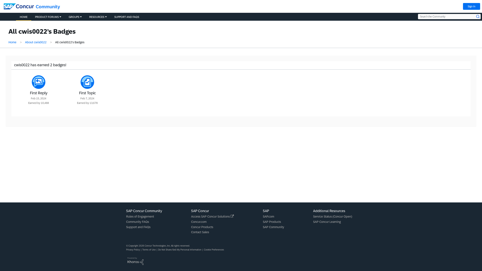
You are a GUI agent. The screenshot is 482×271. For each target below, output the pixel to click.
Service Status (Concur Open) (332, 216)
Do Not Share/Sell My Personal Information (179, 249)
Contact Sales (200, 232)
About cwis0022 (36, 42)
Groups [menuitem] (74, 16)
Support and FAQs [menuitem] (126, 16)
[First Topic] (87, 82)
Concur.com (199, 221)
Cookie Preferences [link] (214, 249)
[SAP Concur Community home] (19, 6)
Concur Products (202, 227)
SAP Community (273, 227)
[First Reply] (38, 82)
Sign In (471, 6)
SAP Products (272, 221)
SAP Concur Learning (327, 221)
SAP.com (268, 216)
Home (12, 42)
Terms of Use (149, 249)
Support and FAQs (138, 227)
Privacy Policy (133, 249)
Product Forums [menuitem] (47, 16)
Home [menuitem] (23, 16)
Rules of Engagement (140, 216)
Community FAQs (137, 221)
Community (48, 6)
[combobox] (449, 16)
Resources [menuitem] (96, 16)
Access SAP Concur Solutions (210, 216)
